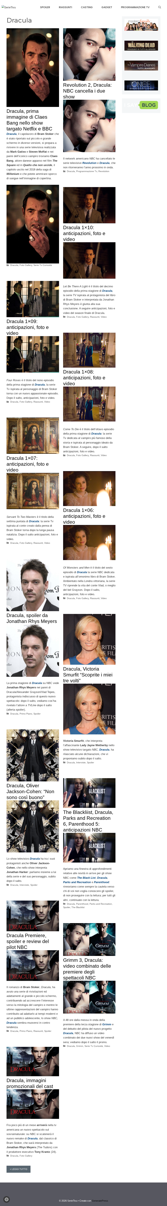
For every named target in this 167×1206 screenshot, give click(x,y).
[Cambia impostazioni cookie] (6, 1199)
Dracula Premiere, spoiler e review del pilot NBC (28, 941)
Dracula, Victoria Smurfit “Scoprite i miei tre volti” (88, 674)
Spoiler (45, 7)
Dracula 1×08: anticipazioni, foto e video (84, 377)
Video (104, 317)
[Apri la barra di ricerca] (159, 7)
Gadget (106, 7)
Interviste (81, 762)
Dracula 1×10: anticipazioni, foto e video (84, 233)
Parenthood (82, 904)
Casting (87, 7)
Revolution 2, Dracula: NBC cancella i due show (87, 90)
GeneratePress (100, 1200)
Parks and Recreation (101, 904)
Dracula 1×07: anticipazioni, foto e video (28, 464)
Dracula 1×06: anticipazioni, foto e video (84, 516)
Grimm (79, 1046)
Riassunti (65, 7)
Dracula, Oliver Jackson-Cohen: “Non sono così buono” (30, 791)
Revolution (103, 171)
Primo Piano (26, 713)
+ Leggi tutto (18, 1169)
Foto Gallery (26, 265)
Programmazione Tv (135, 7)
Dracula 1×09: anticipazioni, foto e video (28, 327)
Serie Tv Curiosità (42, 265)
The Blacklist (77, 907)
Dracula (14, 265)
